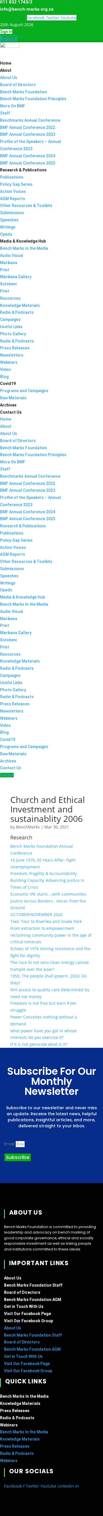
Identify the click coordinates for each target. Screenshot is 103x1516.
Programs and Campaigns (24, 390)
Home (5, 63)
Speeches (9, 220)
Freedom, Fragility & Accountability (43, 873)
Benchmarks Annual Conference (30, 120)
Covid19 (8, 383)
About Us (8, 77)
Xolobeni (8, 284)
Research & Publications (23, 170)
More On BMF (12, 106)
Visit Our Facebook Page (27, 1313)
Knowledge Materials (20, 305)
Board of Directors (18, 84)
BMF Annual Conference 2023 (27, 134)
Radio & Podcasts (17, 312)
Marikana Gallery (15, 276)
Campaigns (10, 319)
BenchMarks (28, 827)
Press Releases (14, 348)
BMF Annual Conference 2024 (27, 156)
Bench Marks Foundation (23, 92)
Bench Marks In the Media (24, 248)
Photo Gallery (13, 334)
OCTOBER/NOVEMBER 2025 (36, 914)
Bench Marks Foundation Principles (33, 98)
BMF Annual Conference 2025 (27, 163)
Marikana (8, 262)
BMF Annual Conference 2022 (27, 127)
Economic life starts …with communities (48, 894)
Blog (4, 376)
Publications (11, 177)
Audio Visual (11, 255)
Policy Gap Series (16, 184)
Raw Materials (13, 398)
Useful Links (11, 326)
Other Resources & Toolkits (26, 205)
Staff (5, 113)
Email (10, 1144)
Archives (8, 405)
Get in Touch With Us (23, 1306)
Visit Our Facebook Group (28, 1320)
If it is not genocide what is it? (38, 1044)
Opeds (6, 234)
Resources (10, 298)
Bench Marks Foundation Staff (33, 1285)
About (5, 70)
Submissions (12, 212)
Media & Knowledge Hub (23, 241)
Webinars (8, 362)
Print (4, 270)
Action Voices (13, 191)
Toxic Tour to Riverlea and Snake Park (46, 921)
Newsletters (11, 355)
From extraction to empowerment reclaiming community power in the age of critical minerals (51, 935)
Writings (7, 227)
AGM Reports (12, 198)
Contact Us (11, 412)
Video (5, 369)
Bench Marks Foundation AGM (32, 1299)
